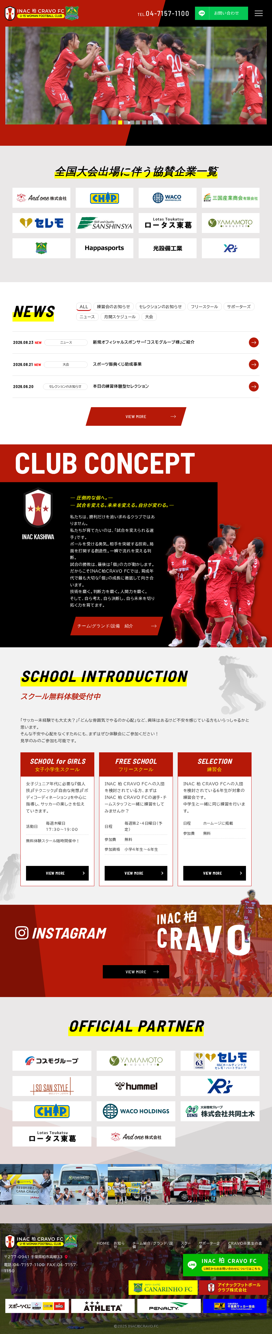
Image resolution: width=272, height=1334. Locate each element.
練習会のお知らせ (113, 307)
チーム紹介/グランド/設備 (153, 1245)
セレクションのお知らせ (160, 307)
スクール (186, 1245)
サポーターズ (239, 307)
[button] (114, 122)
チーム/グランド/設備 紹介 (105, 626)
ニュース (87, 317)
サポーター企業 (209, 1245)
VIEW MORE (136, 416)
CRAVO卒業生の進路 (245, 1245)
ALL (84, 307)
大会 (149, 317)
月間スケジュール (120, 317)
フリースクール (204, 307)
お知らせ (119, 1245)
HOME (103, 1243)
